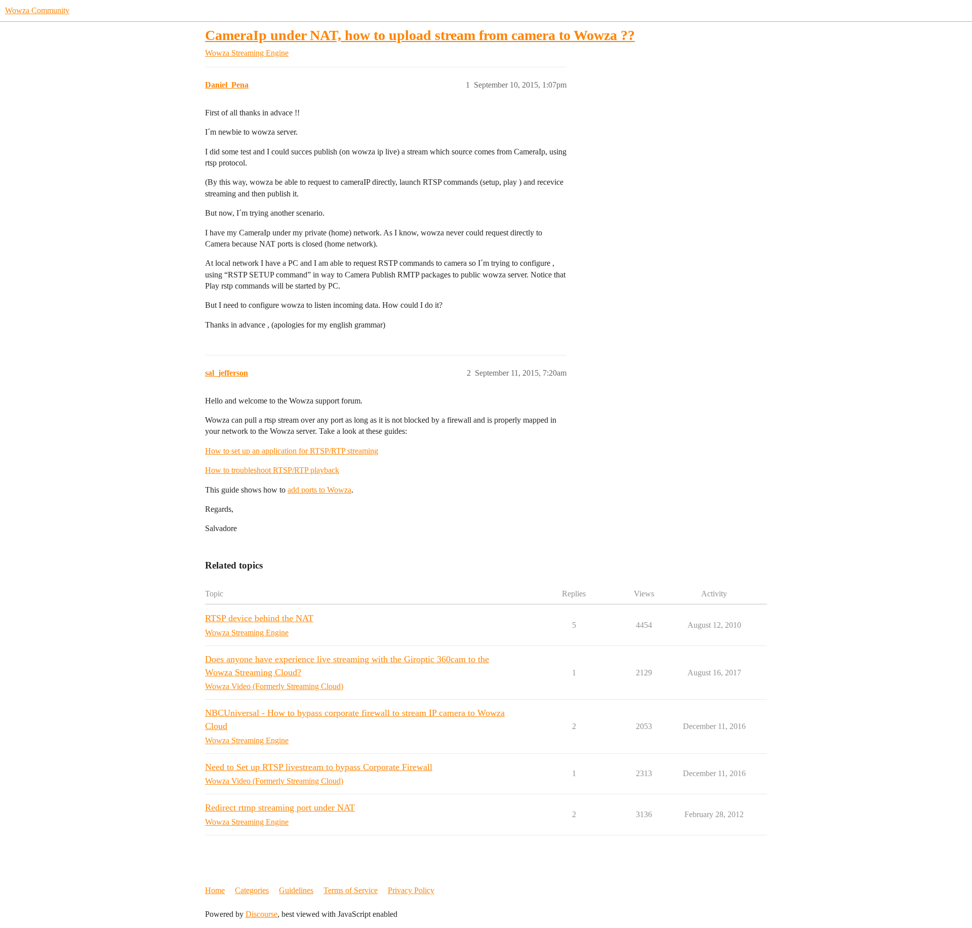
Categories (252, 890)
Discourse (261, 914)
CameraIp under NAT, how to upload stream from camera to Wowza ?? (420, 35)
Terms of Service (350, 890)
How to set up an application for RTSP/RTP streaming (291, 451)
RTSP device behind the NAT (259, 618)
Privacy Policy (411, 890)
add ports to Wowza (319, 490)
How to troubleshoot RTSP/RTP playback (272, 470)
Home (215, 890)
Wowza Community (37, 10)
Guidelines (296, 890)
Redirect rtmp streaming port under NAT (280, 807)
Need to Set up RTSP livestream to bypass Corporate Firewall (318, 767)
